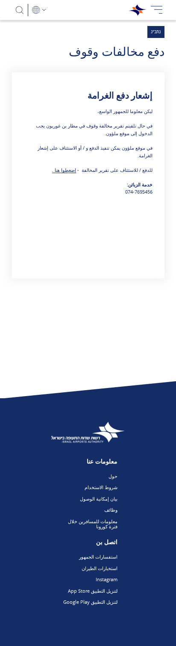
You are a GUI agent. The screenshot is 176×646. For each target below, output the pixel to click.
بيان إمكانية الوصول (98, 498)
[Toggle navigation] (156, 10)
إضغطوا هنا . (64, 170)
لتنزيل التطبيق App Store (92, 591)
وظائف (110, 510)
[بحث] (20, 10)
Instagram (106, 579)
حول (113, 476)
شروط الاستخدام (101, 487)
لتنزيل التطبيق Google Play (90, 602)
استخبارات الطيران (99, 568)
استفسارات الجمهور (98, 556)
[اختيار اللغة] (39, 10)
